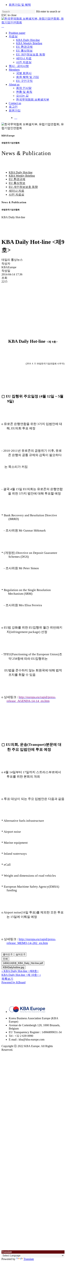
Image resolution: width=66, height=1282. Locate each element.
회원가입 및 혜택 (20, 4)
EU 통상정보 (17, 183)
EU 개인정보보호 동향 (23, 186)
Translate (28, 1259)
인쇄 (5, 958)
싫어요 (20, 954)
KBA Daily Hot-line (20, 172)
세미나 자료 (16, 190)
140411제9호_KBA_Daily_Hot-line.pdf (23, 963)
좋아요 (7, 954)
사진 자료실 (16, 194)
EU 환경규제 (17, 179)
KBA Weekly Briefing (22, 175)
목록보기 (7, 978)
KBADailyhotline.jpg (13, 967)
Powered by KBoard (13, 982)
